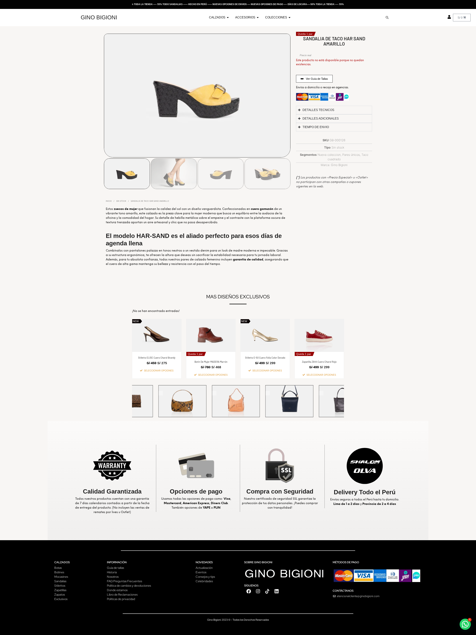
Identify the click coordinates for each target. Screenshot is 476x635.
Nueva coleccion (329, 155)
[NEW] (320, 400)
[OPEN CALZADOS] (227, 17)
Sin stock (121, 201)
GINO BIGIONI (99, 17)
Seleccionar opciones (158, 370)
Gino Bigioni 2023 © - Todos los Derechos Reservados (238, 619)
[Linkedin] (276, 591)
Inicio (109, 201)
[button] (465, 624)
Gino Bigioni (339, 165)
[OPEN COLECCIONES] (289, 17)
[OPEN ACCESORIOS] (257, 17)
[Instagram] (258, 591)
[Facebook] (248, 591)
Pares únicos (351, 155)
